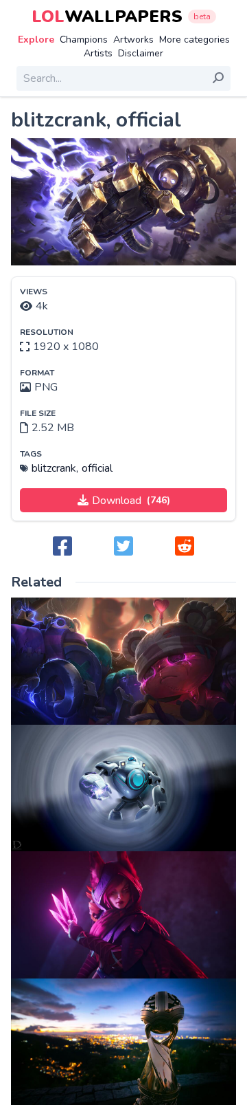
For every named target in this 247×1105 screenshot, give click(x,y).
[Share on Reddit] (184, 547)
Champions (84, 39)
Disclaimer (140, 53)
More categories (194, 39)
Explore (36, 39)
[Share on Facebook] (62, 547)
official (97, 468)
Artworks (133, 39)
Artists (98, 53)
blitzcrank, (55, 468)
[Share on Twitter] (123, 547)
